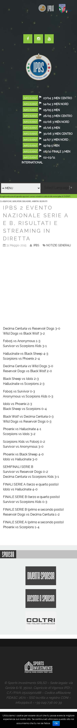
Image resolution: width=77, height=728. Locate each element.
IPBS (36, 245)
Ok (56, 723)
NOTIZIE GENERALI (58, 245)
